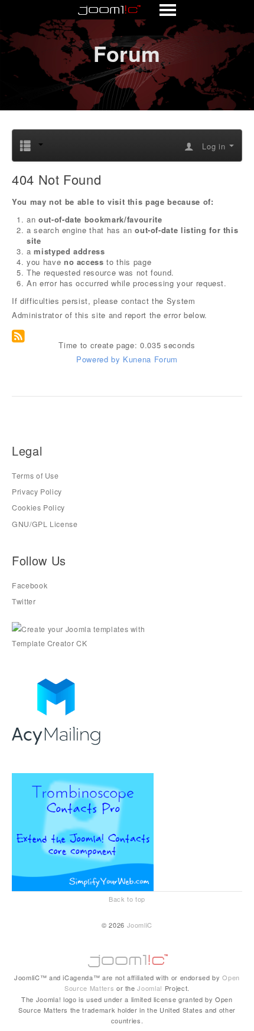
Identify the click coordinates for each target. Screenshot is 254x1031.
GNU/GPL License (45, 524)
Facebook (29, 585)
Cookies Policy (38, 507)
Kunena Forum (150, 359)
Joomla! (149, 988)
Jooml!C (127, 958)
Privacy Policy (37, 491)
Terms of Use (35, 475)
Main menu (127, 10)
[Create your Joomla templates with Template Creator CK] (83, 635)
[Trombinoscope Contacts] (85, 831)
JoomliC (140, 924)
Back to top (127, 899)
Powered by (98, 359)
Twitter (24, 601)
